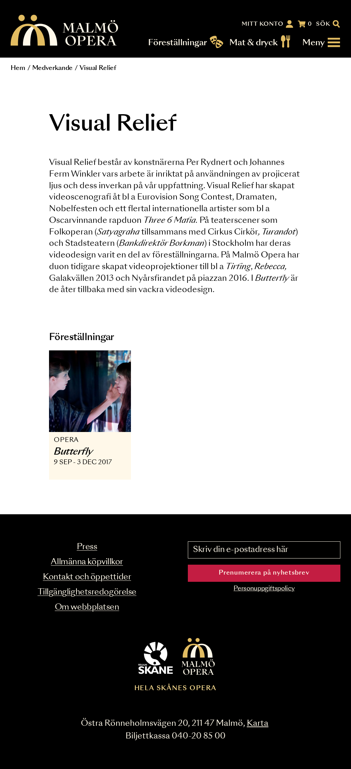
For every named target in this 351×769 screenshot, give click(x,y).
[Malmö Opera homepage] (65, 31)
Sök (323, 24)
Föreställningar (177, 42)
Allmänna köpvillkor (87, 562)
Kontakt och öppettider (87, 577)
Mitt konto (262, 24)
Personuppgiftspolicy (263, 589)
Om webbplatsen (87, 607)
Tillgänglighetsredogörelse (87, 592)
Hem (18, 68)
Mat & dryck (253, 42)
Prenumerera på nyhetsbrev (264, 573)
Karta (257, 724)
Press (87, 547)
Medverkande (52, 68)
